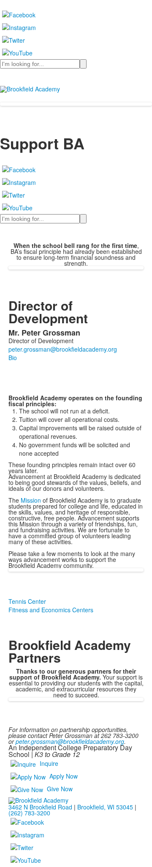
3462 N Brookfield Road (40, 807)
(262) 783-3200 (29, 813)
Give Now (60, 788)
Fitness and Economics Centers (50, 610)
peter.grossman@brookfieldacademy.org (70, 741)
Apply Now (63, 776)
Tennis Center (27, 601)
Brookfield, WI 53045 (105, 807)
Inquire (49, 763)
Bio (12, 357)
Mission (31, 500)
